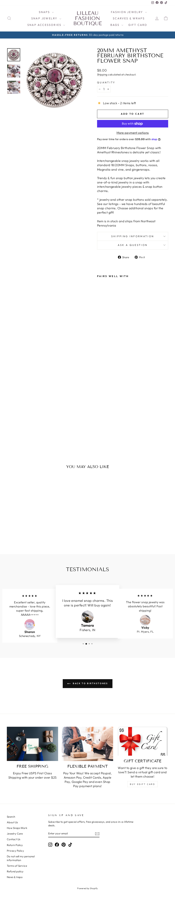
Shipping (102, 74)
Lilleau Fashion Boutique (87, 18)
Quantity (106, 82)
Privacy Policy (15, 850)
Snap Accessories (44, 25)
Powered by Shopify (87, 888)
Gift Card (137, 25)
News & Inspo (15, 877)
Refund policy (15, 871)
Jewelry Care (15, 833)
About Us (12, 822)
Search (11, 816)
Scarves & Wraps (129, 18)
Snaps (45, 12)
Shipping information (132, 236)
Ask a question (132, 245)
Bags (115, 25)
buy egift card (142, 784)
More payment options (133, 133)
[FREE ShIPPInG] (32, 744)
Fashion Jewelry (127, 12)
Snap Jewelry (45, 18)
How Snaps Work (17, 828)
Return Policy (15, 845)
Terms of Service (17, 865)
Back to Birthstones (90, 683)
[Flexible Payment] (87, 744)
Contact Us (13, 839)
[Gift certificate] (142, 741)
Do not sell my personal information (21, 858)
